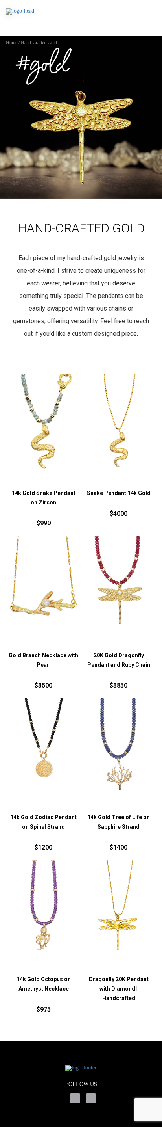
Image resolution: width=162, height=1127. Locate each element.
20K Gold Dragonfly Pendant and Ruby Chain (118, 660)
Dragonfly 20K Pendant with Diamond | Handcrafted (119, 988)
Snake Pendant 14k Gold (119, 493)
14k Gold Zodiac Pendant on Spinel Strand (43, 822)
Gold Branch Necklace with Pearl (43, 660)
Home (11, 42)
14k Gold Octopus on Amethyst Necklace (44, 984)
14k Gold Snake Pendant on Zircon (43, 498)
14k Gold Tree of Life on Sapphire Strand (118, 822)
